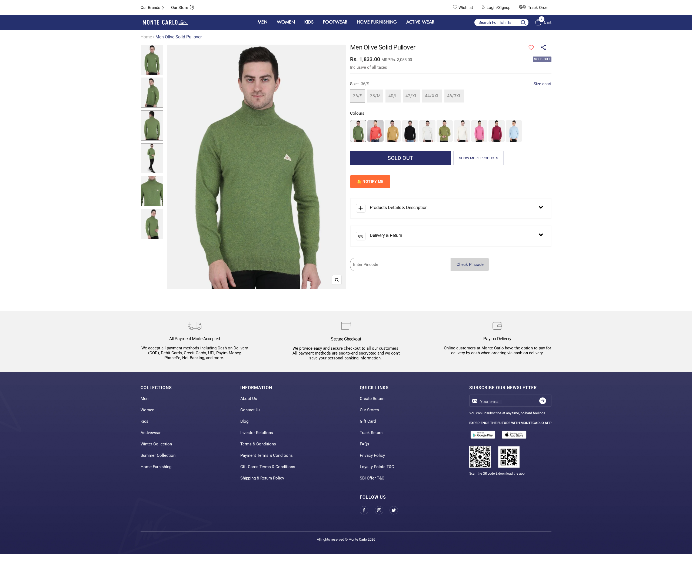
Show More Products (478, 158)
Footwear (335, 22)
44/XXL (432, 95)
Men (144, 398)
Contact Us (250, 410)
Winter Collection (156, 444)
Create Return (372, 398)
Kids (144, 421)
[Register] (542, 400)
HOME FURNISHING (377, 22)
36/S (357, 95)
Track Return (371, 432)
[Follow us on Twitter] (397, 510)
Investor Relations (256, 432)
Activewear (151, 432)
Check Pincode (470, 264)
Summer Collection (158, 455)
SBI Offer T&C (372, 478)
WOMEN (286, 22)
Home (146, 36)
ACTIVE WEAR (420, 22)
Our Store (179, 7)
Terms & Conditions (258, 444)
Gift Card (368, 421)
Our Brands (150, 7)
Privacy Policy (372, 455)
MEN (262, 22)
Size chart (542, 83)
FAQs (364, 444)
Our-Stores (369, 410)
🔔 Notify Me (370, 181)
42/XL (411, 95)
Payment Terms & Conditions (266, 455)
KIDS (309, 22)
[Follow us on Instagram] (382, 510)
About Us (248, 398)
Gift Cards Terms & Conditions (267, 466)
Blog (244, 421)
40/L (393, 95)
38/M (375, 95)
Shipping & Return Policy (262, 478)
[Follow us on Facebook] (367, 510)
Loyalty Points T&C (377, 466)
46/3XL (454, 95)
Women (147, 410)
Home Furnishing (156, 466)
